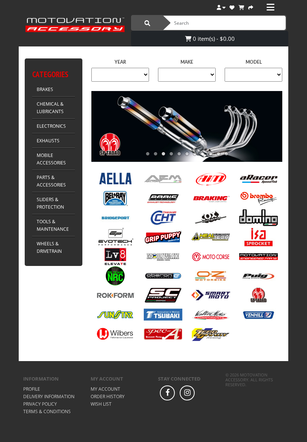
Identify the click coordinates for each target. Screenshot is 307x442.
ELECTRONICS (51, 126)
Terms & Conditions (47, 411)
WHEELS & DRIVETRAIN (49, 247)
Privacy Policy (40, 404)
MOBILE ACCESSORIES (51, 159)
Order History (108, 396)
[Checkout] (250, 6)
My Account (105, 389)
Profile (31, 389)
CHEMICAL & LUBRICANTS (50, 108)
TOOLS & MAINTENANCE (53, 225)
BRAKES (45, 89)
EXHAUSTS (48, 140)
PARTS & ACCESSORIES (51, 181)
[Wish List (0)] (232, 6)
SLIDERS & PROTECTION (50, 203)
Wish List (101, 404)
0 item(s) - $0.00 (213, 38)
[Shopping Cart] (241, 6)
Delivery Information (49, 396)
